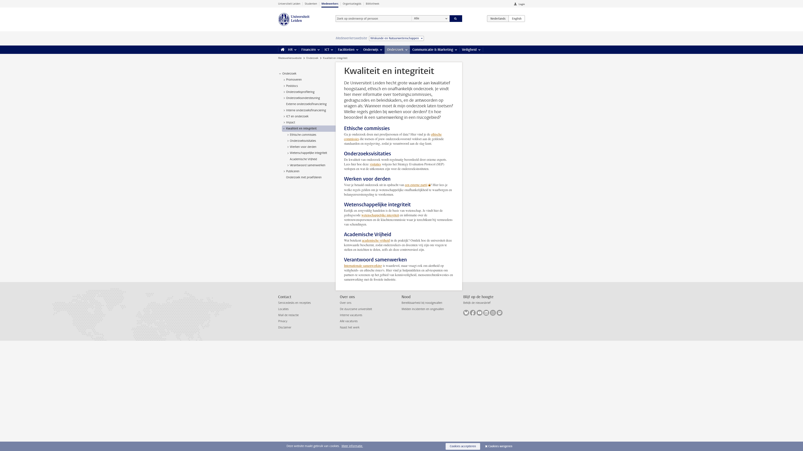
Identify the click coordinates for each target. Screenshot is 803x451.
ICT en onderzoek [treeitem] (297, 116)
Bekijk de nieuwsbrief (477, 303)
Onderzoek (395, 49)
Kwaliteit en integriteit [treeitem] (301, 128)
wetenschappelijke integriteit (380, 215)
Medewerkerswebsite (290, 58)
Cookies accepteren (463, 446)
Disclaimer (284, 327)
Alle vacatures (349, 321)
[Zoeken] (456, 18)
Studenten (311, 3)
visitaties (375, 164)
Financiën (308, 49)
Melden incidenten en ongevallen (423, 309)
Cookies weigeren (500, 446)
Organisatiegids (352, 3)
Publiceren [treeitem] (292, 171)
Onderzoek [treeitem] (289, 74)
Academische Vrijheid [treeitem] (303, 159)
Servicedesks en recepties (294, 303)
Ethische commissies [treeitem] (303, 135)
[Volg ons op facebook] (473, 313)
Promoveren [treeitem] (294, 80)
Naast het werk (349, 327)
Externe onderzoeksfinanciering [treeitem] (306, 104)
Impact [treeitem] (290, 122)
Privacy (282, 321)
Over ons (345, 303)
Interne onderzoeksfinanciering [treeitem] (306, 110)
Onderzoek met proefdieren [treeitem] (304, 177)
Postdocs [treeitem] (292, 86)
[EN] (517, 18)
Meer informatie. (352, 446)
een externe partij (416, 184)
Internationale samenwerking (363, 265)
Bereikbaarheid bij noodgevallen (422, 303)
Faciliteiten (346, 49)
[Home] (281, 50)
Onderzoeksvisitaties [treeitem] (303, 141)
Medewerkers (329, 3)
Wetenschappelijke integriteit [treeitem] (308, 153)
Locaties (283, 309)
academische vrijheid (376, 240)
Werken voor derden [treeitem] (303, 147)
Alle (416, 18)
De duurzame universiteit (356, 309)
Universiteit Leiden (289, 3)
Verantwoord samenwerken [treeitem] (307, 165)
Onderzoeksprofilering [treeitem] (300, 92)
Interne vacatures (351, 315)
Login (522, 4)
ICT (327, 49)
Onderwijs (370, 49)
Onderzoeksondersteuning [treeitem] (303, 98)
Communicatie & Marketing (432, 49)
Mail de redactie (288, 315)
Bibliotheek (372, 3)
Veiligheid (469, 49)
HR (290, 49)
